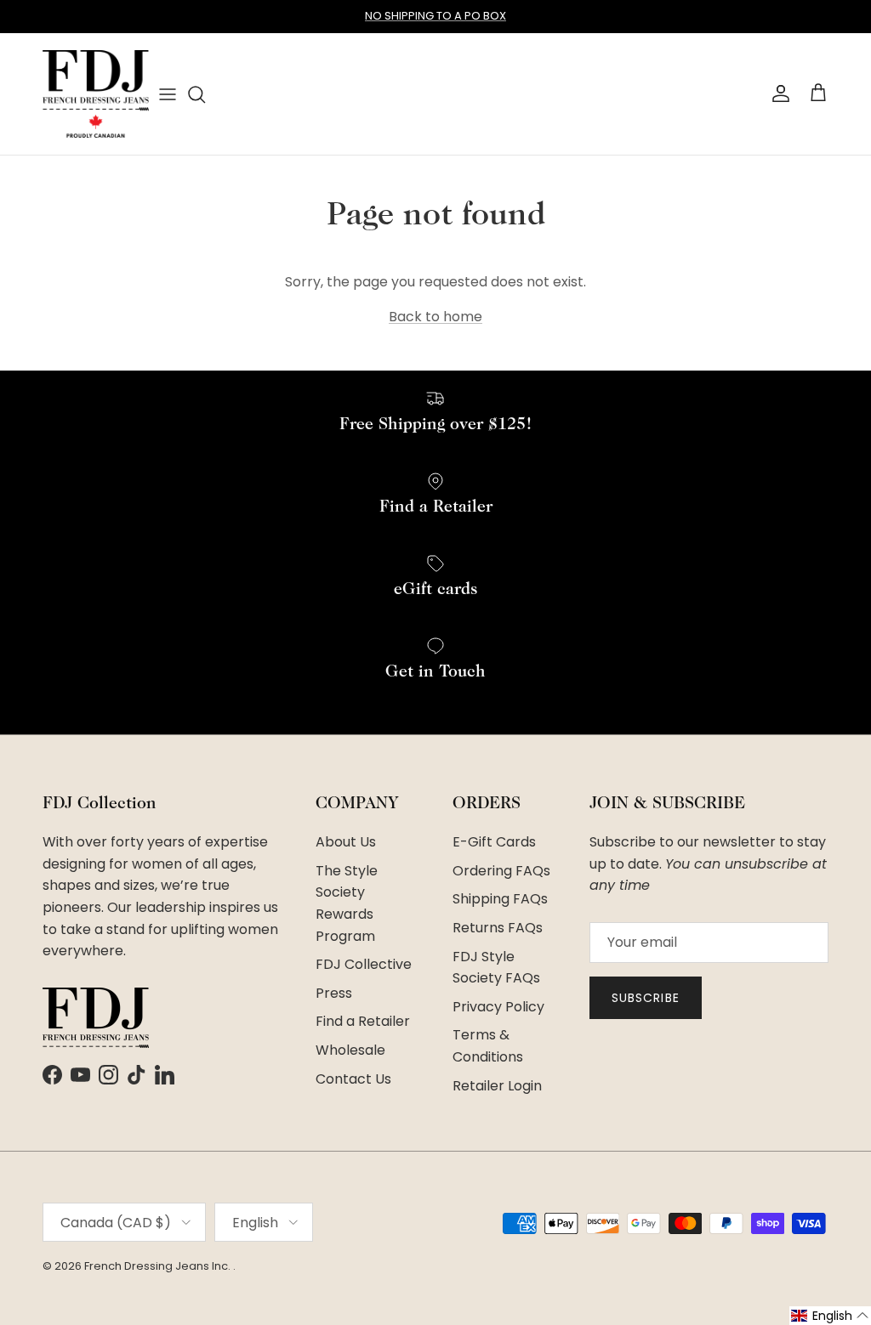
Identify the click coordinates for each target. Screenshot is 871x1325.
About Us (346, 842)
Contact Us (353, 1079)
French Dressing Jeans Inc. (158, 1266)
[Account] (777, 93)
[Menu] (167, 93)
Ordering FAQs (501, 871)
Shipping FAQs (500, 899)
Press (334, 993)
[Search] (196, 94)
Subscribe (646, 997)
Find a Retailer (363, 1021)
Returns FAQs (498, 927)
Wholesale (350, 1050)
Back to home (435, 316)
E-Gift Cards (494, 842)
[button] (830, 1315)
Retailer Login (497, 1086)
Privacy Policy (498, 1006)
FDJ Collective (364, 964)
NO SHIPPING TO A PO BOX (435, 16)
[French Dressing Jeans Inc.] (96, 94)
